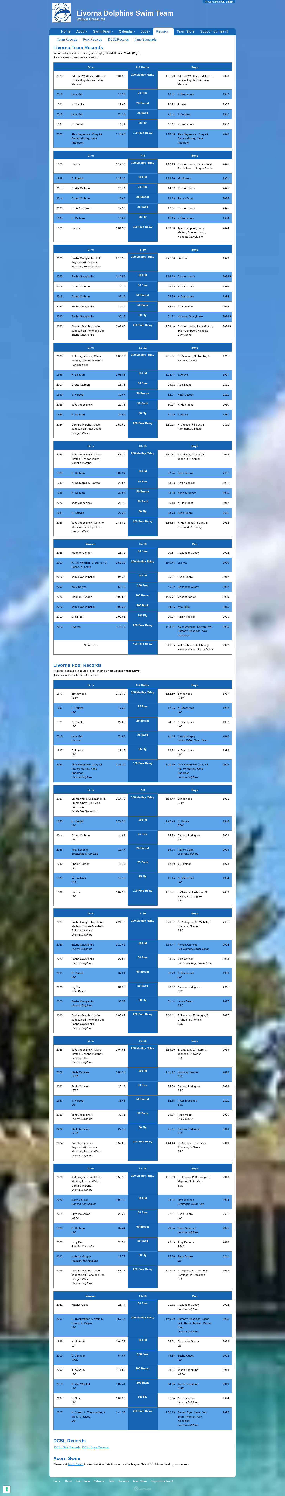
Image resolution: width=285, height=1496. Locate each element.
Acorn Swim (75, 1464)
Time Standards (145, 39)
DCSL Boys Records (95, 1447)
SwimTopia (142, 1488)
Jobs (144, 31)
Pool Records (92, 39)
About (80, 31)
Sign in (229, 1)
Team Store (185, 31)
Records (162, 31)
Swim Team (102, 31)
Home (65, 31)
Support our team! (214, 31)
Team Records (67, 39)
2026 (226, 276)
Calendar (126, 31)
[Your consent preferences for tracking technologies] (6, 1489)
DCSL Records (118, 39)
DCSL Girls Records (67, 1447)
